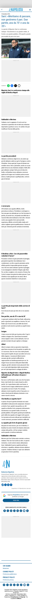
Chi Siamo (6, 566)
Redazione (6, 568)
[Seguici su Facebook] (4, 511)
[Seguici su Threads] (17, 511)
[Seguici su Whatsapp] (14, 511)
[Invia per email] (19, 85)
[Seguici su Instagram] (11, 511)
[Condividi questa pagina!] (1, 10)
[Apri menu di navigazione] (30, 10)
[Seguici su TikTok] (21, 511)
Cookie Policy (8, 572)
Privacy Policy (9, 577)
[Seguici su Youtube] (24, 511)
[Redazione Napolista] (6, 464)
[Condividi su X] (15, 85)
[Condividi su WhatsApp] (8, 85)
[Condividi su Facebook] (12, 85)
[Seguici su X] (8, 511)
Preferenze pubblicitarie (10, 574)
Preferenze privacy (8, 580)
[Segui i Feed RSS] (27, 511)
